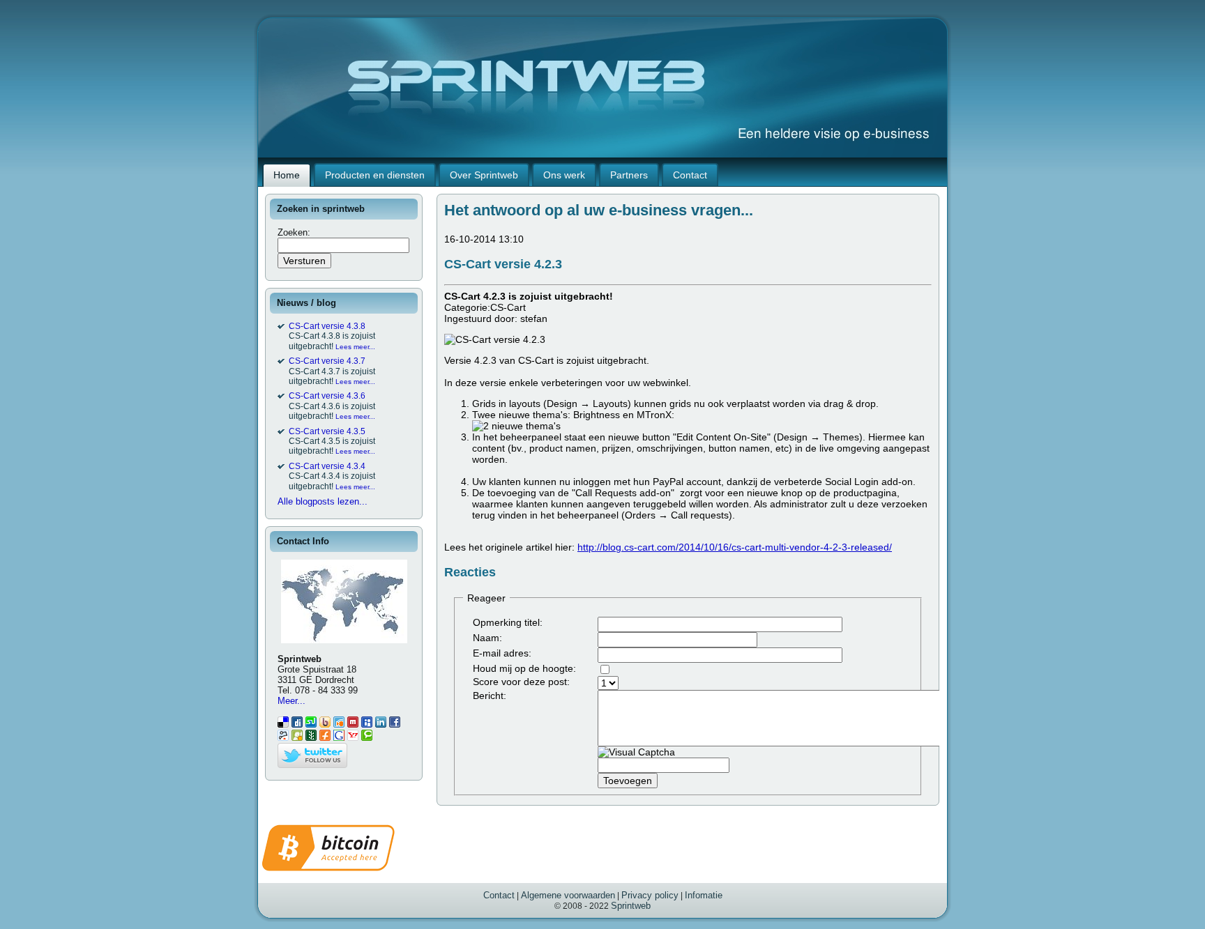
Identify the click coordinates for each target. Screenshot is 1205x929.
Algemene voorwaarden (568, 895)
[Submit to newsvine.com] (311, 737)
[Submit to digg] (297, 724)
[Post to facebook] (394, 724)
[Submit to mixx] (352, 724)
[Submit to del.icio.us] (283, 724)
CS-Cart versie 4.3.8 (327, 326)
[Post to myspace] (366, 724)
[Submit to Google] (338, 737)
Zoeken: (295, 232)
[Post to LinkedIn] (380, 724)
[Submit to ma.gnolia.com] (297, 737)
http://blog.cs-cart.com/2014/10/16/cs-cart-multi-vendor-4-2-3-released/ (734, 547)
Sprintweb (631, 905)
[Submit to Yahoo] (352, 737)
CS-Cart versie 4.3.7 (327, 361)
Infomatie (703, 895)
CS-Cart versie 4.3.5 (327, 431)
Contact (499, 895)
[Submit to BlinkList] (338, 724)
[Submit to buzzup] (325, 724)
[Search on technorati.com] (366, 737)
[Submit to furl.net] (325, 737)
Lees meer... (355, 347)
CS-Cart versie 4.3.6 (327, 396)
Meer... (291, 701)
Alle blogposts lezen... (322, 501)
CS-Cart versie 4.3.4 (327, 466)
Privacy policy (650, 895)
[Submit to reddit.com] (283, 737)
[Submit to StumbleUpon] (311, 724)
